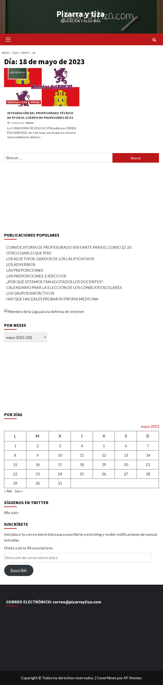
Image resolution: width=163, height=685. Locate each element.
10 (60, 455)
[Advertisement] (81, 196)
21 (148, 464)
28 (148, 474)
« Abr (8, 491)
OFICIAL (35, 102)
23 (37, 474)
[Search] (154, 40)
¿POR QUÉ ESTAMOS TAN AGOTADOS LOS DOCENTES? (54, 281)
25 (82, 474)
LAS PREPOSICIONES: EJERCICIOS (36, 276)
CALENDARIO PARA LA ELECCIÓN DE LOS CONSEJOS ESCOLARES (64, 287)
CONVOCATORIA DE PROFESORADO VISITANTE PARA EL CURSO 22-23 (68, 247)
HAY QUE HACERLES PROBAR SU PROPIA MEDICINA (52, 299)
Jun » (18, 491)
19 (104, 464)
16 (37, 464)
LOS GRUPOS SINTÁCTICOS (30, 293)
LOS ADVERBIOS (20, 264)
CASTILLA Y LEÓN (17, 102)
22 (15, 474)
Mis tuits (11, 512)
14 (148, 455)
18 (82, 464)
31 (60, 483)
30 (37, 483)
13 (126, 455)
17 (60, 464)
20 (126, 464)
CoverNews (107, 677)
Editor (30, 122)
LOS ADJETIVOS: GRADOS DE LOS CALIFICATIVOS (50, 258)
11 (82, 455)
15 (15, 464)
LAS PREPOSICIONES (24, 270)
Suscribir (18, 570)
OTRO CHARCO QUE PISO (28, 253)
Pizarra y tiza (80, 14)
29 (15, 483)
